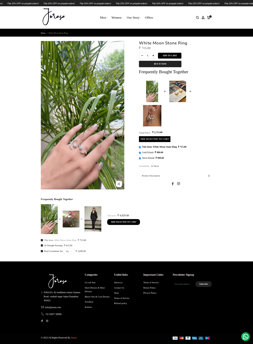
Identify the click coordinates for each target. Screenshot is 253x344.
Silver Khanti (148, 158)
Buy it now (160, 64)
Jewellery (89, 302)
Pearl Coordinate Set (53, 251)
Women (116, 17)
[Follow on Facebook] (172, 183)
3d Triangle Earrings (53, 245)
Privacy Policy (150, 293)
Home (43, 33)
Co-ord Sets (90, 282)
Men (103, 17)
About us (118, 282)
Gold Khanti (148, 152)
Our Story (133, 17)
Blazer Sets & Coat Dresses (97, 297)
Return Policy (149, 288)
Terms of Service (121, 298)
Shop (116, 293)
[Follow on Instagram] (178, 183)
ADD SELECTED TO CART (154, 139)
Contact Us (119, 288)
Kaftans (88, 307)
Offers (149, 17)
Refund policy (120, 303)
